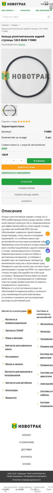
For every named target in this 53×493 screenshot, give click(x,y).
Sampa (22, 44)
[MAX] (48, 251)
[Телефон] (48, 234)
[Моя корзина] (46, 3)
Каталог (26, 435)
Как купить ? (8, 10)
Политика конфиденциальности (26, 480)
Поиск (48, 488)
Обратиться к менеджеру (16, 172)
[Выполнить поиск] (48, 17)
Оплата (27, 464)
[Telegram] (48, 242)
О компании (26, 442)
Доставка (26, 449)
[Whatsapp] (48, 259)
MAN (4, 148)
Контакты (26, 456)
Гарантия (25, 10)
